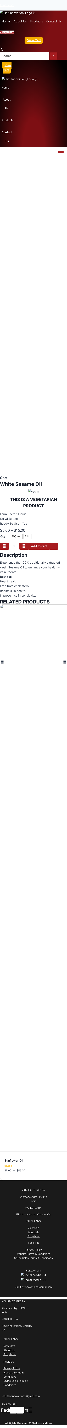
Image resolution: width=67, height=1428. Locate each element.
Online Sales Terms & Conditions (33, 1258)
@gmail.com (45, 1287)
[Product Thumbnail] (61, 152)
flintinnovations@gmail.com (23, 1396)
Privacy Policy (33, 1249)
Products (36, 21)
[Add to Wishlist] (54, 546)
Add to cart (39, 546)
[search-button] (53, 56)
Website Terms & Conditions (33, 1253)
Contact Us (54, 21)
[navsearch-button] (2, 49)
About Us (20, 21)
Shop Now (33, 1236)
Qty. (3, 536)
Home (6, 21)
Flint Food (7, 5)
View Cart (34, 40)
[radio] (16, 536)
